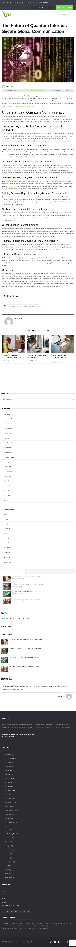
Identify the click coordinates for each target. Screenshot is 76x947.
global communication (27, 106)
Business (6, 438)
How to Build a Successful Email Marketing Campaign (26, 591)
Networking (7, 528)
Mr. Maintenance (21, 926)
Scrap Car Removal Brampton (45, 923)
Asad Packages (44, 926)
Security (6, 533)
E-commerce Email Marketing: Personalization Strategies (27, 584)
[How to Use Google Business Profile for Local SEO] (62, 345)
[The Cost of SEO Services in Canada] (38, 345)
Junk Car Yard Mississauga (27, 923)
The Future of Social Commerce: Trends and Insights (26, 599)
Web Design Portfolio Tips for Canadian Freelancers (13, 356)
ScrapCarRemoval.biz (20, 928)
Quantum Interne (13, 186)
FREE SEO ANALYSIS (65, 7)
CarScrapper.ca (60, 923)
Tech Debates (7, 548)
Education (6, 490)
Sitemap (5, 902)
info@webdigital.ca (28, 2)
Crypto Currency (8, 466)
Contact (5, 891)
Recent (36, 572)
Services (6, 538)
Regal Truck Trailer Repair (10, 923)
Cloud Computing (8, 443)
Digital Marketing (40, 90)
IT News (6, 519)
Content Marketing (9, 457)
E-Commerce (7, 486)
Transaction (7, 557)
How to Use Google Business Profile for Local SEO (62, 357)
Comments (60, 572)
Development (7, 476)
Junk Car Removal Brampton (59, 926)
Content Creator (8, 452)
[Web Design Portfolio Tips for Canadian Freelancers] (13, 345)
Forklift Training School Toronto (37, 928)
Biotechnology (8, 428)
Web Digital (11, 86)
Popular (13, 572)
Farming (6, 500)
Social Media (7, 543)
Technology (7, 552)
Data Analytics (8, 471)
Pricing (5, 895)
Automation (7, 424)
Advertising (7, 414)
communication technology (59, 273)
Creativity (6, 462)
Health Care (7, 514)
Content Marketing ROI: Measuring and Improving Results (27, 577)
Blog (4, 898)
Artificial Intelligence (9, 419)
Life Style (6, 524)
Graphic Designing (9, 509)
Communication (31, 90)
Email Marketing (8, 495)
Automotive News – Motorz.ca (13, 905)
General (6, 505)
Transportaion (7, 562)
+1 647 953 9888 (43, 2)
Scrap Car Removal (33, 926)
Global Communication (31, 306)
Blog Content (7, 433)
